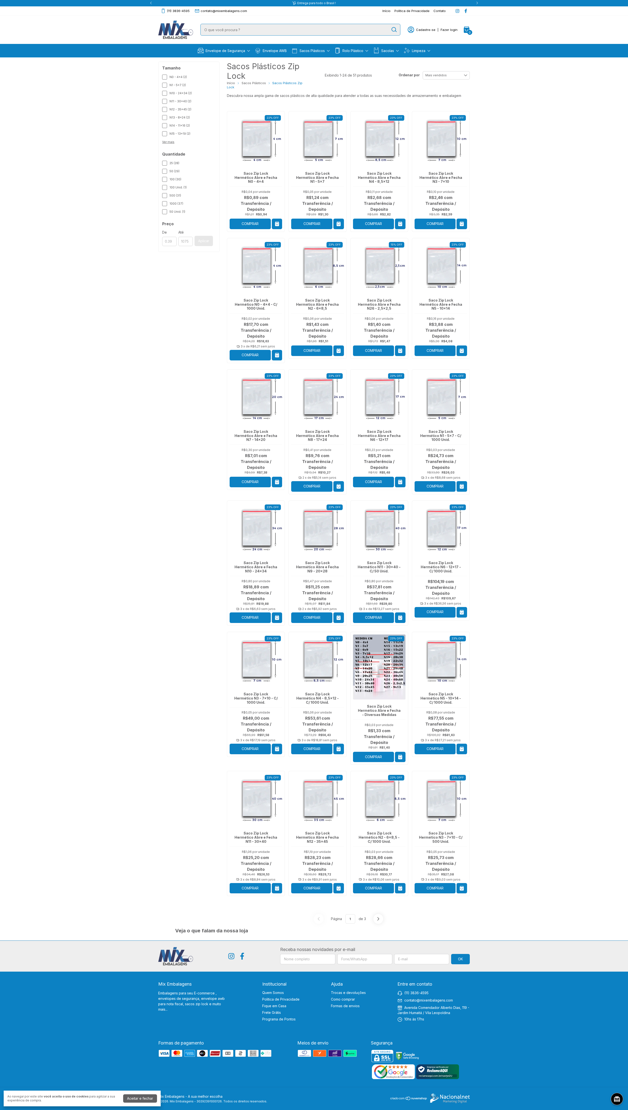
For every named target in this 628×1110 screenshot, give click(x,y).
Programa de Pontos (279, 1019)
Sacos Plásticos (312, 51)
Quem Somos (273, 993)
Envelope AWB (275, 51)
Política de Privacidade (412, 11)
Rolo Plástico (352, 51)
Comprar (250, 224)
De (164, 232)
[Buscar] (394, 29)
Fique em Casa (274, 1006)
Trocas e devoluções (348, 993)
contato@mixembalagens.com (224, 11)
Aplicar (203, 241)
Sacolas (387, 51)
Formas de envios (345, 1006)
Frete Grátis (271, 1012)
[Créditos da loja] (449, 1098)
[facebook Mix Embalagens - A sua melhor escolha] (466, 11)
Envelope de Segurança (225, 51)
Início (386, 11)
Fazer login (449, 30)
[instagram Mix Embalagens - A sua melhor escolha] (457, 11)
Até (181, 232)
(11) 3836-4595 (178, 11)
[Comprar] (462, 612)
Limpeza (418, 51)
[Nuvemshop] (409, 1099)
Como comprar (343, 999)
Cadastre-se (425, 30)
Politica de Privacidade (281, 999)
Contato (439, 11)
